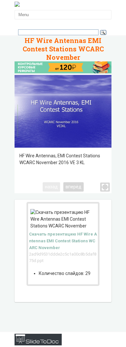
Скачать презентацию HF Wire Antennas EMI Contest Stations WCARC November (63, 241)
